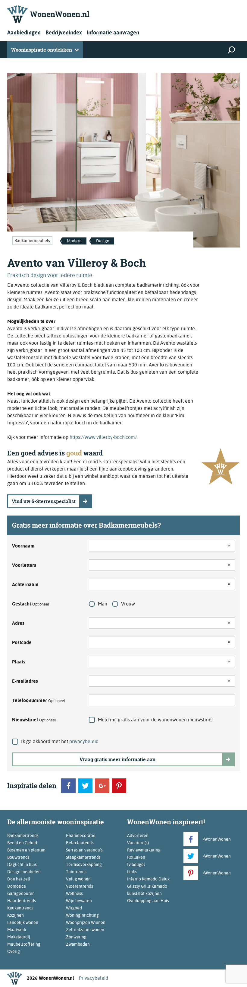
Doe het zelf (18, 879)
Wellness (74, 893)
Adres (18, 623)
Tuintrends (76, 871)
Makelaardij (18, 936)
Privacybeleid (93, 978)
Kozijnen (15, 915)
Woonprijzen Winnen (85, 922)
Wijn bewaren (79, 900)
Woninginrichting (82, 915)
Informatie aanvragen (113, 32)
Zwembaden (78, 944)
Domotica (16, 886)
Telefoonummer (38, 700)
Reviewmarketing (144, 850)
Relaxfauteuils (80, 842)
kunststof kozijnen (144, 893)
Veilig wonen (78, 879)
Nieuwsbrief (34, 720)
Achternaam (25, 584)
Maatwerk (16, 929)
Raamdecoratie (80, 835)
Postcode (22, 642)
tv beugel (136, 864)
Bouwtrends (18, 857)
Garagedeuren (21, 893)
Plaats (18, 662)
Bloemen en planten (26, 850)
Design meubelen (24, 871)
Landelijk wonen (22, 922)
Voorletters (24, 565)
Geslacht (30, 604)
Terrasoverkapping (84, 864)
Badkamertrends (23, 835)
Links (132, 871)
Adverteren (138, 835)
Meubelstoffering (23, 944)
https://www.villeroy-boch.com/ (103, 437)
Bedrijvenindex (63, 32)
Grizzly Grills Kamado (147, 886)
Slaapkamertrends (83, 857)
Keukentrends (20, 908)
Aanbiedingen (24, 32)
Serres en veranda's (84, 850)
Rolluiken (136, 857)
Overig (13, 951)
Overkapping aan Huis (148, 900)
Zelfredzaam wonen (85, 929)
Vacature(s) (138, 842)
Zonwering (76, 936)
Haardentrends (21, 900)
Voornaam (23, 546)
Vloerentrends (79, 886)
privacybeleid (83, 741)
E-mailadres (25, 681)
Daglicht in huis (22, 864)
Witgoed (74, 908)
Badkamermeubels (32, 240)
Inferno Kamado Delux (148, 879)
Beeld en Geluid (22, 842)
